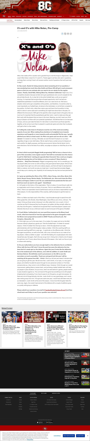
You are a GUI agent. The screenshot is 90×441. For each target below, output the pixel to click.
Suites (51, 397)
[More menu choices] (63, 16)
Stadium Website (33, 399)
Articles (20, 399)
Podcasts (20, 406)
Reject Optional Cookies (69, 435)
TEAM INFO (82, 397)
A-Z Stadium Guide (33, 404)
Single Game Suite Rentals (51, 402)
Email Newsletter (8, 404)
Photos (20, 404)
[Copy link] (71, 34)
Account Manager (69, 399)
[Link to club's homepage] (4, 16)
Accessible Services (33, 406)
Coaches (82, 406)
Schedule (82, 402)
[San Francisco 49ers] (45, 428)
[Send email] (68, 34)
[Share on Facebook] (62, 34)
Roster (82, 399)
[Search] (70, 16)
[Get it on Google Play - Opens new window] (50, 423)
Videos (20, 402)
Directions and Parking (33, 408)
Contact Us (8, 399)
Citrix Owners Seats (69, 404)
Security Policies (33, 411)
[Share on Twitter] (65, 34)
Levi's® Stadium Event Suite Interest (51, 404)
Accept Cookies (80, 435)
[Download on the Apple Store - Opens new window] (40, 422)
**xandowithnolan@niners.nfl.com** (55, 290)
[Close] (87, 435)
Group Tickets (69, 408)
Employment (8, 402)
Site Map (20, 408)
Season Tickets (69, 402)
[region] (45, 436)
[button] (77, 355)
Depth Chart (82, 404)
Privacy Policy (30, 439)
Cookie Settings (57, 435)
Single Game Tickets (69, 406)
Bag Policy (33, 402)
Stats (82, 408)
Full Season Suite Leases (51, 399)
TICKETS (69, 397)
